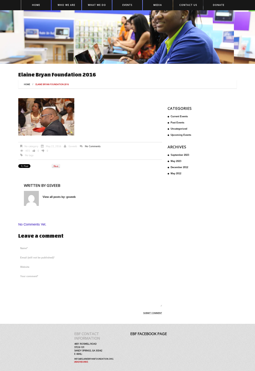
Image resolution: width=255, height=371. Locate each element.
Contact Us (188, 5)
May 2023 (176, 161)
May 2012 (176, 173)
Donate (218, 5)
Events (127, 5)
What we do (97, 5)
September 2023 (180, 155)
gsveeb (73, 146)
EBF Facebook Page (148, 333)
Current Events (179, 116)
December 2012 (179, 167)
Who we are (66, 5)
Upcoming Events (181, 135)
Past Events (177, 122)
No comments (93, 146)
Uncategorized (179, 128)
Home (36, 5)
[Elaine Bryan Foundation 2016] (46, 117)
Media (157, 5)
